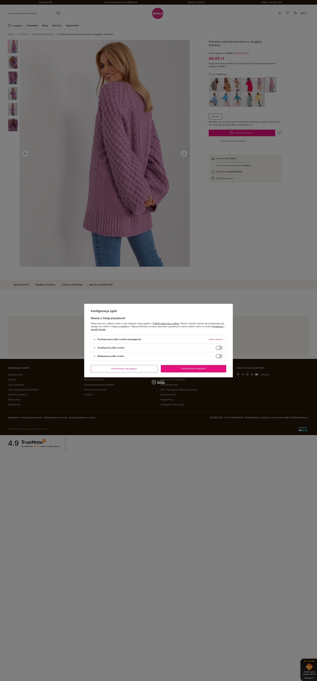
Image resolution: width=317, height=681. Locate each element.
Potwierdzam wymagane (124, 368)
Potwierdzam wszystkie (193, 368)
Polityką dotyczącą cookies (166, 323)
